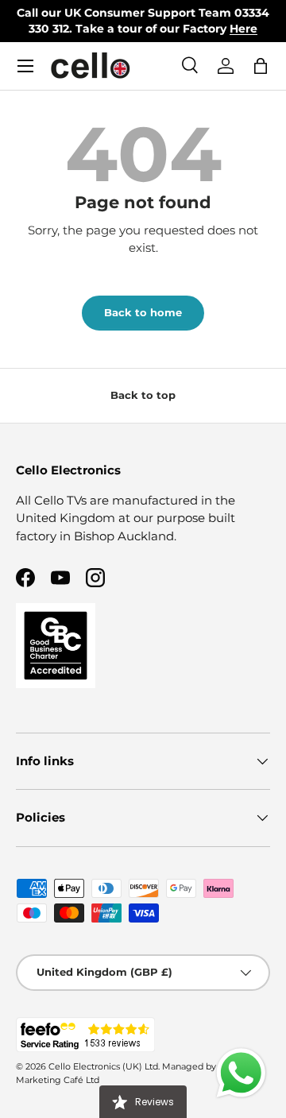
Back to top (143, 395)
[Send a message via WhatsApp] (241, 1073)
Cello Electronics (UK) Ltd (103, 1066)
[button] (260, 65)
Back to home (143, 312)
